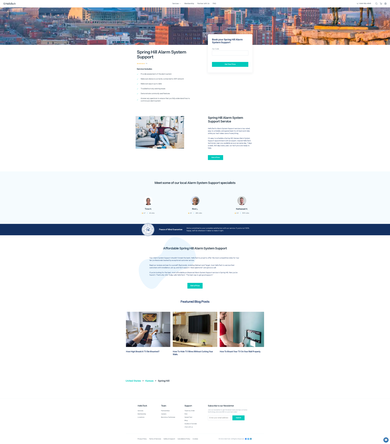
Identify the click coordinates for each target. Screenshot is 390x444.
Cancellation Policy (184, 439)
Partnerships (165, 411)
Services (140, 411)
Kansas (149, 380)
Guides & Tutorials (191, 424)
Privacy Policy (142, 439)
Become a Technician (168, 417)
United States (133, 380)
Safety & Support (169, 439)
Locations (141, 417)
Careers (163, 414)
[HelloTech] (9, 4)
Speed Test (188, 417)
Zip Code (215, 49)
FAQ (186, 414)
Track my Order (190, 411)
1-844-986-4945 (365, 4)
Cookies (195, 439)
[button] (386, 440)
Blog (186, 420)
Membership (142, 414)
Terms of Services (155, 439)
